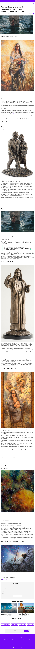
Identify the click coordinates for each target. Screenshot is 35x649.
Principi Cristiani (14, 624)
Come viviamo (11, 621)
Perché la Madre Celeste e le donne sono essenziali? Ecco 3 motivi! (7, 614)
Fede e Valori (20, 615)
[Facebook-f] (19, 647)
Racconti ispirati (30, 624)
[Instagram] (13, 647)
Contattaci (11, 644)
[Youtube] (22, 647)
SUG (2, 95)
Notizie (2, 13)
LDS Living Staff (4, 579)
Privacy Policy (23, 644)
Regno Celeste (13, 113)
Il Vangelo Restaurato (4, 615)
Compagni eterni (8, 180)
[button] (1, 3)
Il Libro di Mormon (22, 624)
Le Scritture (18, 621)
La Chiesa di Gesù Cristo (26, 621)
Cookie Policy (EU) (17, 644)
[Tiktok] (16, 647)
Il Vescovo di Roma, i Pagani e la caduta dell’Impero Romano (23, 614)
